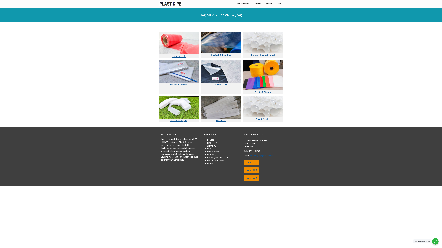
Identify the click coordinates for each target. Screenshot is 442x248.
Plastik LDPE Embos (221, 54)
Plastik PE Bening (178, 84)
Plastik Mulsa (221, 84)
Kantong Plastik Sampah (263, 54)
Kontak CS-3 (251, 178)
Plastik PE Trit (179, 56)
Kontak (269, 3)
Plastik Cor (221, 120)
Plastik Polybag (263, 119)
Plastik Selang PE (178, 120)
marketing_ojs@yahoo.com (261, 156)
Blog (279, 3)
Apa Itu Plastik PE (242, 3)
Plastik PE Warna (263, 92)
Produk (258, 3)
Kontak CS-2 (251, 170)
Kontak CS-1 (251, 162)
